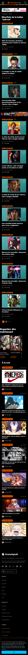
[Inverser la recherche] (25, 3)
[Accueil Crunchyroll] (10, 555)
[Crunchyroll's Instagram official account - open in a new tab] (10, 566)
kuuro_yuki (7, 77)
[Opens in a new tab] (14, 114)
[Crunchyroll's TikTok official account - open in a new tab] (17, 566)
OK (14, 652)
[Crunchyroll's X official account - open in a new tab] (13, 566)
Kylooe (6, 49)
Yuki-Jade (6, 143)
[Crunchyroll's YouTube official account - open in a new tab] (2, 566)
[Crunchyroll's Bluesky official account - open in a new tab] (20, 566)
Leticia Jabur (8, 389)
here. (5, 649)
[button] (9, 571)
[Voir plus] (3, 3)
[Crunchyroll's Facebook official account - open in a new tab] (6, 566)
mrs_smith (7, 108)
